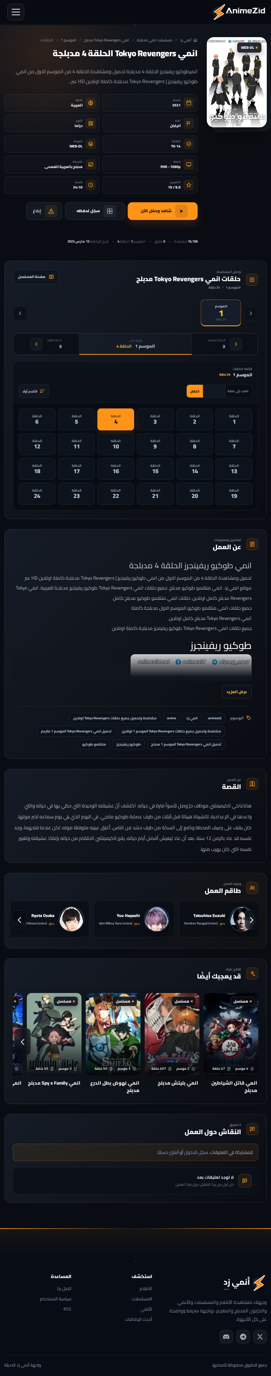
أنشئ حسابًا (168, 1152)
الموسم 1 (68, 40)
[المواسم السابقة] (251, 313)
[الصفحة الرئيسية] (238, 12)
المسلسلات (142, 1299)
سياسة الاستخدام (55, 1299)
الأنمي (146, 1309)
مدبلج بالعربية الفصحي (63, 166)
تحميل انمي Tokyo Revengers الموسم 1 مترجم (76, 731)
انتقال (194, 391)
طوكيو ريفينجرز (128, 744)
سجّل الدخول (196, 1152)
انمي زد (192, 718)
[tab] (221, 313)
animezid (214, 718)
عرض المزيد (237, 691)
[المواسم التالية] (20, 313)
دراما (78, 125)
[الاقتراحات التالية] (22, 1041)
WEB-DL (76, 146)
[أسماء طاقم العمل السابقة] (251, 919)
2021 (176, 105)
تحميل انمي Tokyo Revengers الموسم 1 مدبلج (186, 744)
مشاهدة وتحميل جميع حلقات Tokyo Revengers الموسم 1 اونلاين (171, 731)
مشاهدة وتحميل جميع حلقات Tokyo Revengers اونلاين (115, 718)
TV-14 (176, 146)
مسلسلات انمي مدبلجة (154, 40)
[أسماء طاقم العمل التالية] (19, 919)
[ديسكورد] (226, 1336)
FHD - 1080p (171, 166)
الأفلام (146, 1288)
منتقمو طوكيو (94, 744)
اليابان (175, 125)
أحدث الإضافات (138, 1319)
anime (171, 718)
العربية (77, 105)
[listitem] (234, 419)
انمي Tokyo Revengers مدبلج (106, 40)
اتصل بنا (64, 1288)
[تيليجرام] (243, 1336)
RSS (67, 1309)
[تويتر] (260, 1336)
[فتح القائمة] (15, 12)
